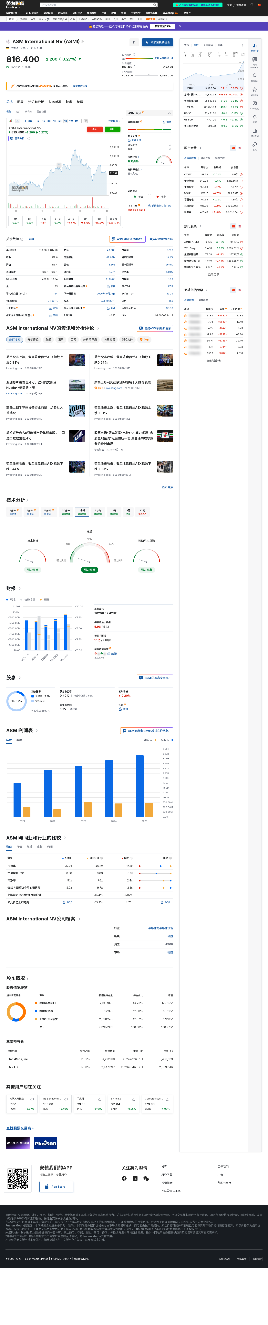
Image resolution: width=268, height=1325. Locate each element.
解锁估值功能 (162, 58)
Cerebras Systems (156, 1098)
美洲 (107, 19)
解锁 (69, 902)
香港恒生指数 (191, 100)
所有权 (28, 111)
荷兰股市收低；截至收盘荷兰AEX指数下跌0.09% (122, 466)
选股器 (23, 19)
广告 (220, 1174)
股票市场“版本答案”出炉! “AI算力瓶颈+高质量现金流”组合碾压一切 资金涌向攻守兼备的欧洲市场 (123, 438)
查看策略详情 (80, 85)
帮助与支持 (224, 1182)
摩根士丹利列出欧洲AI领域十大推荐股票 (122, 382)
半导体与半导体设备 (160, 928)
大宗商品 (208, 45)
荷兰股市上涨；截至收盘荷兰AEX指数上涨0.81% (34, 359)
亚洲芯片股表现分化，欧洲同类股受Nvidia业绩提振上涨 (31, 385)
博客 (164, 1166)
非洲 (140, 19)
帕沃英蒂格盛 (17, 1098)
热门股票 (190, 226)
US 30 (187, 113)
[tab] (14, 512)
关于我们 (223, 1166)
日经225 (188, 107)
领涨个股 (205, 158)
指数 (196, 45)
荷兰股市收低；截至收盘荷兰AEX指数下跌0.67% (122, 359)
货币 (186, 45)
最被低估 (189, 300)
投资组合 (166, 1182)
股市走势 (190, 148)
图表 (20, 102)
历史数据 (41, 111)
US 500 (188, 119)
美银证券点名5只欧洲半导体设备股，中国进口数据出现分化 (35, 435)
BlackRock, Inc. (18, 1059)
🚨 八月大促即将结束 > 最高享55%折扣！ (198, 4)
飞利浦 (80, 1098)
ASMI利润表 (19, 730)
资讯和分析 (36, 102)
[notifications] (252, 5)
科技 (170, 936)
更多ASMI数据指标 (161, 239)
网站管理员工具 (171, 1190)
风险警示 (257, 1258)
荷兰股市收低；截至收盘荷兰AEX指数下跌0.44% (34, 466)
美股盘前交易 (60, 19)
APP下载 (166, 1174)
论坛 (80, 102)
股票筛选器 (151, 12)
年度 (9, 740)
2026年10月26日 (106, 293)
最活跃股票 (190, 158)
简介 (18, 111)
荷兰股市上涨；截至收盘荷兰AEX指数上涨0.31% (122, 410)
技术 (69, 102)
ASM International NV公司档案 (40, 919)
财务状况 (55, 102)
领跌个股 (220, 158)
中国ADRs (97, 19)
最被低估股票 (193, 290)
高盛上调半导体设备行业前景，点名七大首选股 (34, 410)
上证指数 (189, 88)
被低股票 (163, 19)
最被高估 (203, 300)
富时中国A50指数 (193, 94)
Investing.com (14, 393)
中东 (123, 19)
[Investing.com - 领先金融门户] (15, 5)
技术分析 (15, 500)
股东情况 (15, 978)
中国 (33, 19)
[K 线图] (10, 121)
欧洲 (115, 19)
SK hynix (116, 1098)
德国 (170, 952)
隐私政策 (241, 1258)
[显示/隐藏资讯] (86, 121)
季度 (19, 740)
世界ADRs (83, 19)
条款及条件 (225, 1258)
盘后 (72, 19)
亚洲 (131, 19)
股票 (11, 19)
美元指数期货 (191, 125)
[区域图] (17, 121)
